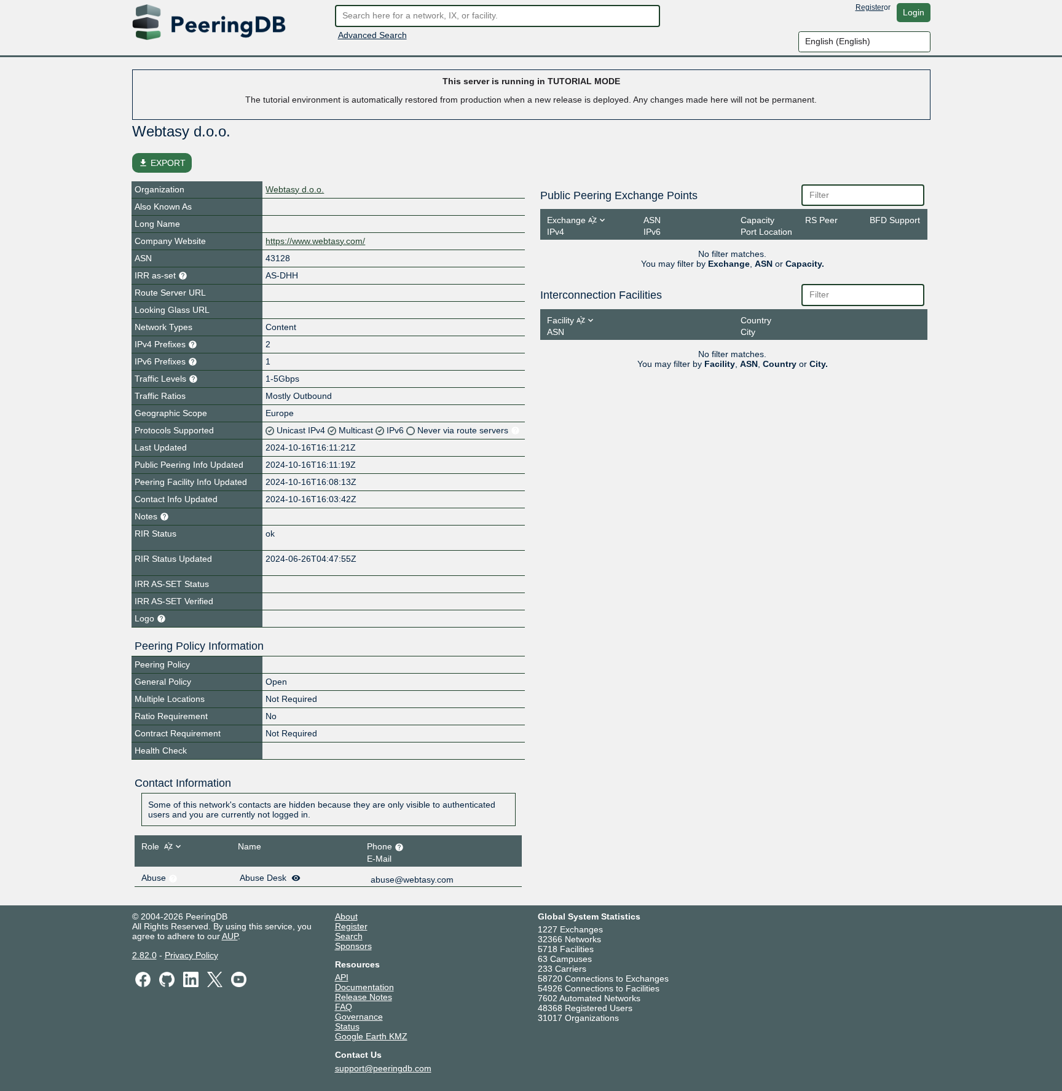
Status (347, 1026)
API (341, 977)
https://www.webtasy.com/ (315, 241)
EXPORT (162, 163)
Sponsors (353, 946)
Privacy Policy (191, 955)
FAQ (343, 1007)
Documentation (364, 987)
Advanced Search (372, 35)
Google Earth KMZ (371, 1036)
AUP (230, 936)
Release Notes (363, 997)
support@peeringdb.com (383, 1068)
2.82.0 (144, 955)
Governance (359, 1017)
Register (870, 7)
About (346, 916)
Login (913, 12)
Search (349, 936)
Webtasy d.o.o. (295, 189)
